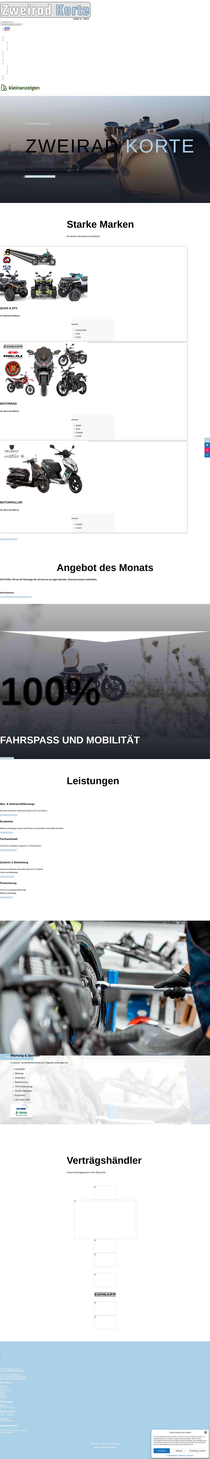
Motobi (78, 425)
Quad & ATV (13, 42)
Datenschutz (182, 1455)
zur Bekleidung (7, 877)
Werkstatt (8, 52)
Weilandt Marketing (108, 1447)
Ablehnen (179, 1451)
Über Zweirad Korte (12, 38)
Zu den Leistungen (8, 850)
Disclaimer (115, 1444)
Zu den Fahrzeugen (8, 539)
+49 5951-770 (7, 22)
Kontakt (7, 56)
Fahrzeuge (8, 40)
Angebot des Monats (17, 48)
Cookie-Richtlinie (172, 1455)
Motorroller (13, 46)
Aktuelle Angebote (8, 1425)
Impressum (190, 1455)
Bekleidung (8, 54)
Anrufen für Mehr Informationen (16, 597)
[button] (206, 1432)
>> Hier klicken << (7, 1432)
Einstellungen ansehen (197, 1451)
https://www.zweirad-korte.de (15, 1379)
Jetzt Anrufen (6, 833)
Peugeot (79, 524)
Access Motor (81, 330)
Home (6, 36)
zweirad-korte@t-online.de (12, 24)
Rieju (78, 429)
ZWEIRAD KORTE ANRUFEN (40, 176)
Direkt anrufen (7, 758)
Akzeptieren (161, 1451)
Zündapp (79, 432)
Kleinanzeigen (14, 50)
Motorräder (13, 44)
